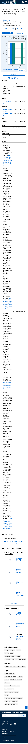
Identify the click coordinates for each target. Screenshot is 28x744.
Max (18, 28)
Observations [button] (6, 20)
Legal (3, 737)
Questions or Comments (8, 731)
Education (18, 656)
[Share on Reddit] (15, 78)
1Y (6, 28)
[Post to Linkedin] (18, 78)
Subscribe (22, 716)
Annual (6, 695)
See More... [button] (14, 603)
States (11, 653)
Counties (18, 650)
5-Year (6, 689)
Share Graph (13, 74)
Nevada (7, 653)
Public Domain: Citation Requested (13, 698)
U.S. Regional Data (9, 656)
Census (11, 689)
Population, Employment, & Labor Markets (15, 659)
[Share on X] (9, 78)
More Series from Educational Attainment (15, 666)
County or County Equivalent (12, 692)
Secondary (19, 676)
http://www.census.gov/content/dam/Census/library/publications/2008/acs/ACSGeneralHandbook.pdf (7, 160)
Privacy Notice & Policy (8, 740)
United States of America (11, 701)
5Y (9, 28)
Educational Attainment (16, 679)
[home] (9, 2)
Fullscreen (21, 70)
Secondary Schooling (10, 676)
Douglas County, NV (10, 650)
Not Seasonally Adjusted (11, 704)
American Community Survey (12, 686)
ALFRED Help (5, 733)
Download (19, 33)
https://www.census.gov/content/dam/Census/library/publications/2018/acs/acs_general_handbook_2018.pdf (7, 303)
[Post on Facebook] (12, 78)
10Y (13, 28)
